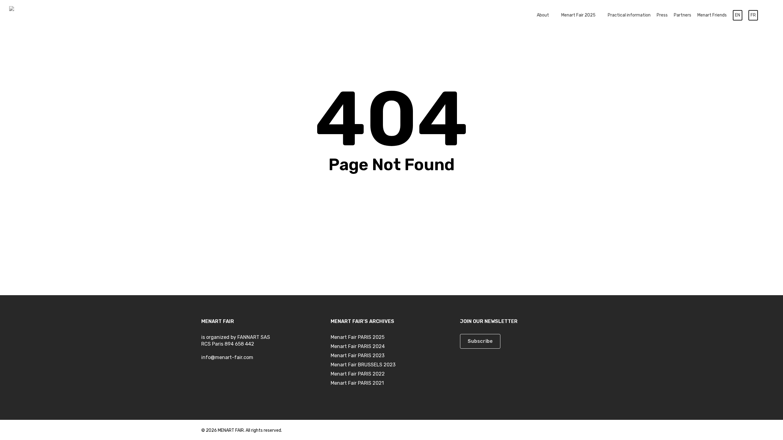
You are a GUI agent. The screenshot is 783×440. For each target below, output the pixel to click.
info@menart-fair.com (227, 357)
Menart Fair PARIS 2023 (357, 355)
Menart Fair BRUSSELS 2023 (363, 365)
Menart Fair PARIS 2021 (357, 383)
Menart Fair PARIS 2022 (358, 374)
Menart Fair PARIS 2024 (358, 346)
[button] (480, 341)
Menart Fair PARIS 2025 (357, 337)
